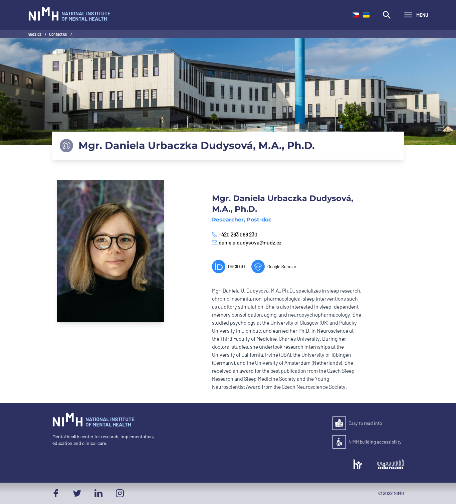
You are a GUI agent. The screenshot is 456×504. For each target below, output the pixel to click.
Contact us (58, 34)
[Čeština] (355, 15)
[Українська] (366, 15)
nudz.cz (35, 34)
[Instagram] (120, 493)
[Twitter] (77, 493)
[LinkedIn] (98, 493)
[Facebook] (56, 493)
